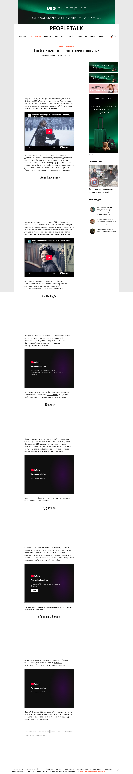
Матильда (49, 295)
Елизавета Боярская (44, 731)
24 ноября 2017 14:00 (65, 55)
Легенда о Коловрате (56, 731)
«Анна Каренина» (49, 177)
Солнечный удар (41, 735)
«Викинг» (49, 404)
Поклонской (52, 395)
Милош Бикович (30, 735)
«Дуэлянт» (49, 507)
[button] (116, 204)
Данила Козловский (31, 731)
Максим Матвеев (69, 731)
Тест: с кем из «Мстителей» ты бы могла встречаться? (102, 190)
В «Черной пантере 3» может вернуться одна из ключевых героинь (106, 222)
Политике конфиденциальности (92, 771)
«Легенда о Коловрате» (48, 101)
